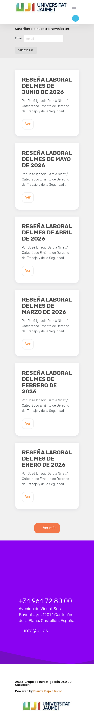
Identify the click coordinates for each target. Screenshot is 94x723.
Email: (19, 38)
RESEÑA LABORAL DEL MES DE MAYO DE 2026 (47, 159)
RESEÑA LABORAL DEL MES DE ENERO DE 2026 (47, 459)
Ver (28, 124)
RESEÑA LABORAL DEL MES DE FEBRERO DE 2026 (47, 382)
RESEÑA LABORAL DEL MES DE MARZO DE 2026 (47, 306)
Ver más (49, 528)
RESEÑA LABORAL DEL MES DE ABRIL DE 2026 (47, 232)
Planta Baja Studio (47, 691)
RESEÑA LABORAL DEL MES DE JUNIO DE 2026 (47, 86)
